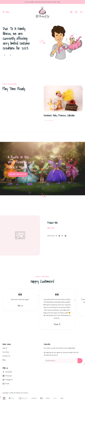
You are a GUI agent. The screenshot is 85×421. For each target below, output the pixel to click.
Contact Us (6, 363)
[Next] (10, 55)
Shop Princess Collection (37, 180)
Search (4, 355)
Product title (52, 230)
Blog (3, 367)
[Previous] (5, 55)
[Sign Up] (80, 367)
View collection (49, 120)
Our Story (5, 359)
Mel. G (20, 312)
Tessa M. (57, 331)
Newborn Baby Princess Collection (59, 115)
